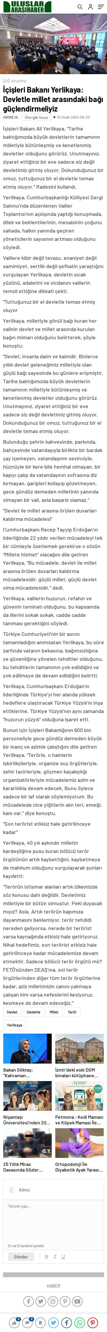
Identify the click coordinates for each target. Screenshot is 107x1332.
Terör (72, 1012)
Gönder (21, 1256)
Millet (54, 1012)
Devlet (12, 1012)
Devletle (33, 1012)
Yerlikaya (14, 1025)
